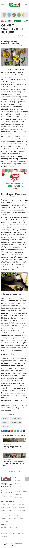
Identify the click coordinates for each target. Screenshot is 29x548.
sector (18, 69)
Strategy (3, 527)
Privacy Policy (18, 497)
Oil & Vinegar (11, 510)
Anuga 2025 (11, 10)
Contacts (17, 483)
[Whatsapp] (11, 496)
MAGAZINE (4, 536)
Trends (11, 527)
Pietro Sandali (16, 422)
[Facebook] (2, 496)
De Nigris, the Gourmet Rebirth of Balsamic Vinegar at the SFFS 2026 (14, 463)
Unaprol (5, 426)
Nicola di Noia (16, 418)
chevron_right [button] (26, 14)
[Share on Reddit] (12, 431)
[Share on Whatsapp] (15, 431)
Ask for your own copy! (21, 491)
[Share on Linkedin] (5, 431)
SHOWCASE (21, 533)
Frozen (3, 518)
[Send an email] (21, 431)
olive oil (5, 422)
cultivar (5, 418)
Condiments (7, 444)
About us (17, 480)
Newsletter (18, 494)
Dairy (13, 504)
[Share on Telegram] (18, 431)
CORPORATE (4, 533)
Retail (17, 527)
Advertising (18, 486)
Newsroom (18, 488)
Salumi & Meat (5, 504)
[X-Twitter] (8, 496)
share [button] (26, 35)
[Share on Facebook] (2, 431)
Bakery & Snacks (11, 507)
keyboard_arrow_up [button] (27, 478)
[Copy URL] (24, 431)
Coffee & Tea (10, 513)
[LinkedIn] (5, 496)
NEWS (13, 533)
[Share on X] (9, 431)
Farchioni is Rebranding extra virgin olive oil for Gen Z (13, 447)
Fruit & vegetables (14, 515)
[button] (2, 4)
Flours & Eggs (12, 518)
